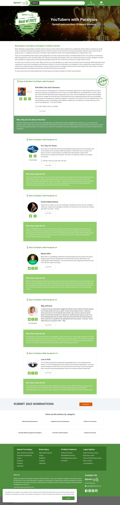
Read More (86, 404)
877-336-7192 (91, 483)
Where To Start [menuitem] (87, 460)
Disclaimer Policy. (72, 502)
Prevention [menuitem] (64, 460)
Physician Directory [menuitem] (66, 453)
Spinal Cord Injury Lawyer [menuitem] (90, 453)
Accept (68, 498)
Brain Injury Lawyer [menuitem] (88, 455)
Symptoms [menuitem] (20, 460)
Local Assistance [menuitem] (88, 463)
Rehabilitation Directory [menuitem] (68, 455)
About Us (17, 475)
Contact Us (91, 475)
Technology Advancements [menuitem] (69, 458)
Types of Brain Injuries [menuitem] (45, 453)
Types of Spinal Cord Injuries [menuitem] (25, 453)
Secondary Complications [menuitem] (24, 455)
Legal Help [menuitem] (20, 466)
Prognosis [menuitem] (20, 463)
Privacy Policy (70, 494)
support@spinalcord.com (94, 486)
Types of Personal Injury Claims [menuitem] (92, 458)
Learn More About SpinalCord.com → (24, 487)
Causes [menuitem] (19, 458)
